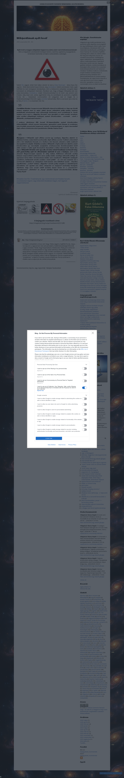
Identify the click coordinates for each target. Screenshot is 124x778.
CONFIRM (49, 438)
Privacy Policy (72, 444)
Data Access (62, 444)
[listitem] (62, 364)
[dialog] (62, 389)
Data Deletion (52, 444)
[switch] (84, 368)
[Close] (93, 333)
